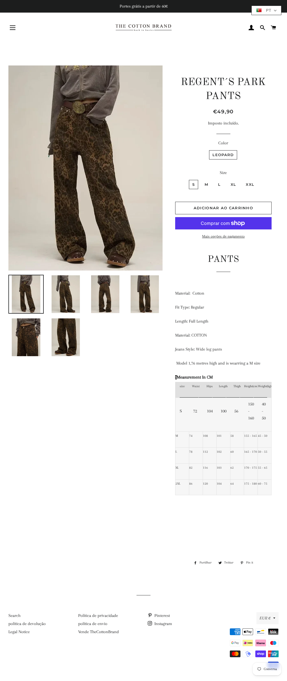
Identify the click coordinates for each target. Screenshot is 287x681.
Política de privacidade (98, 615)
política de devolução (27, 623)
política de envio (92, 623)
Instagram (162, 623)
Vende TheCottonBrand (98, 631)
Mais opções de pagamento (223, 236)
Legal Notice (19, 631)
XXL (250, 184)
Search (14, 615)
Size (223, 172)
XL (233, 184)
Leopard (223, 154)
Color (223, 142)
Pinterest (161, 615)
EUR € (265, 618)
